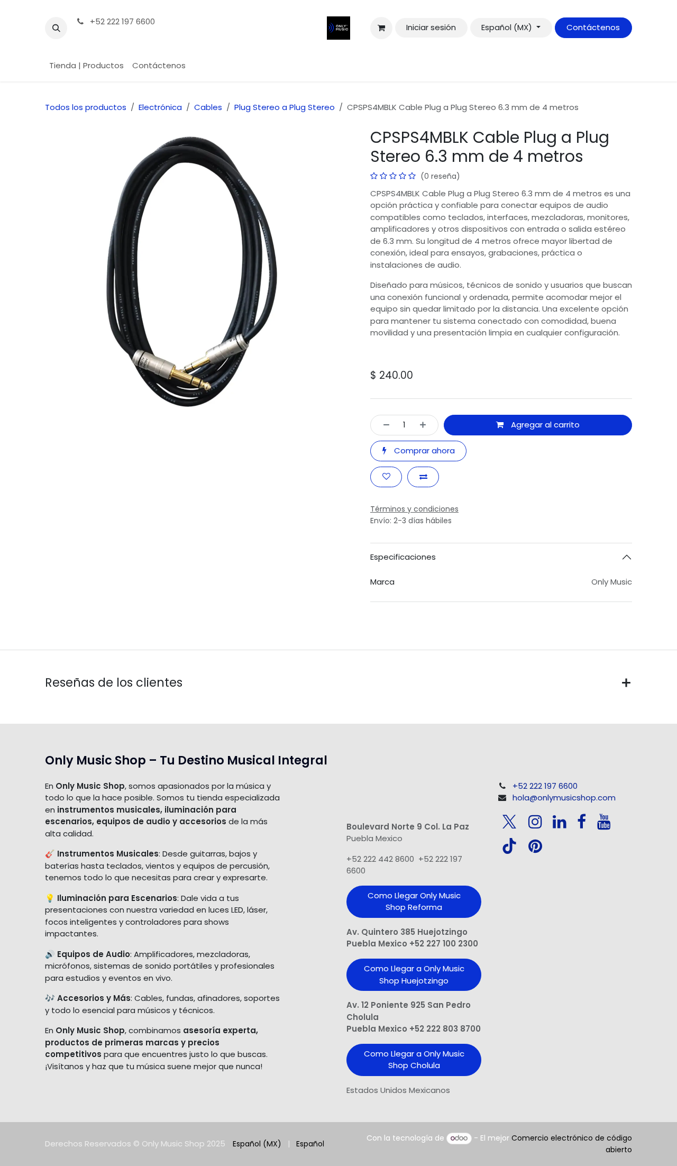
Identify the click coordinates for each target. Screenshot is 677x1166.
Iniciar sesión (431, 27)
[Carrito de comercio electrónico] (381, 28)
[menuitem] (86, 66)
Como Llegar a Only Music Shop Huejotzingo (414, 974)
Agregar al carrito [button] (544, 424)
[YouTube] (604, 821)
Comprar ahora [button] (423, 450)
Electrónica (160, 107)
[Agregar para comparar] (423, 477)
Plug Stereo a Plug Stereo (284, 107)
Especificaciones (403, 556)
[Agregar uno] (426, 425)
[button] (56, 28)
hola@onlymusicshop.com (564, 797)
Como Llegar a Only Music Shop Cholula (414, 1059)
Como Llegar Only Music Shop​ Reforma (414, 901)
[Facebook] (581, 821)
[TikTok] (509, 846)
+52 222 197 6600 (121, 21)
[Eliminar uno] (383, 425)
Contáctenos (593, 27)
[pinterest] (535, 846)
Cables (208, 107)
